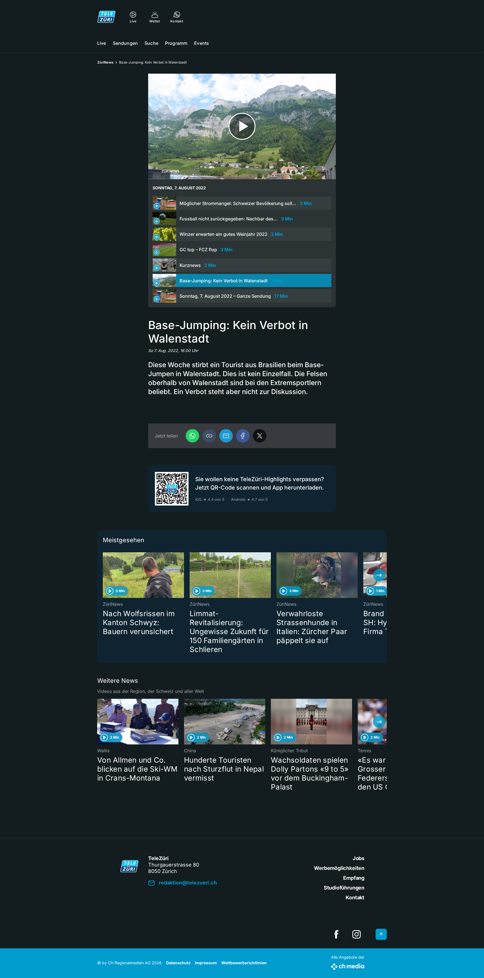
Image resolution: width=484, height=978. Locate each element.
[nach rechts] (379, 575)
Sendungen (125, 43)
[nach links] (105, 575)
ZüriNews (105, 62)
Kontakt (355, 897)
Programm (176, 43)
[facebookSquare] (336, 934)
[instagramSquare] (356, 934)
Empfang (353, 878)
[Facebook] (243, 436)
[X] (259, 436)
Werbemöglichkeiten (339, 868)
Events (201, 43)
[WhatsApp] (192, 436)
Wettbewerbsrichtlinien (244, 962)
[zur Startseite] (106, 17)
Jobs (358, 858)
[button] (209, 436)
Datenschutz (178, 962)
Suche (151, 43)
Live (101, 43)
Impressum (206, 962)
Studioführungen (344, 888)
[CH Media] (347, 965)
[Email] (226, 436)
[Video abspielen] (242, 126)
